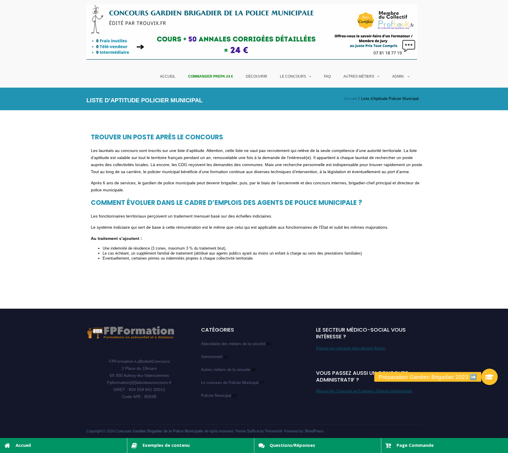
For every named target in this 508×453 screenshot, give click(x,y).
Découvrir (256, 76)
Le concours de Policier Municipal (229, 382)
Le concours (293, 76)
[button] (489, 377)
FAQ (327, 76)
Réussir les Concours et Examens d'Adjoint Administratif (364, 391)
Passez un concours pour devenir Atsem (350, 348)
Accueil (168, 76)
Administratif (212, 357)
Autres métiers (358, 76)
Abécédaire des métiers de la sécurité (233, 344)
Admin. (398, 76)
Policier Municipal (216, 395)
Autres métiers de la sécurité (225, 369)
